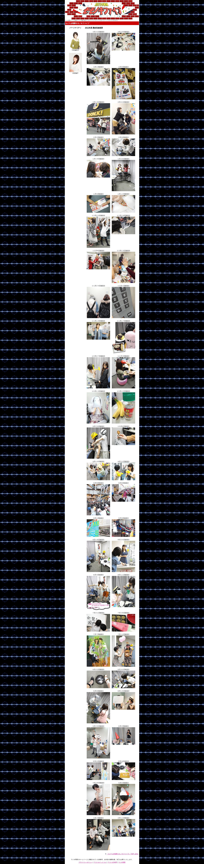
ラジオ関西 (121, 862)
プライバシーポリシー (85, 862)
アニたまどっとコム (100, 862)
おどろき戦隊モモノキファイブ (77, 23)
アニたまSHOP (112, 862)
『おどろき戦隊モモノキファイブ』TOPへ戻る (122, 854)
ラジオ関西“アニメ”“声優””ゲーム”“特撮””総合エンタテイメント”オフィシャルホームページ (86, 20)
